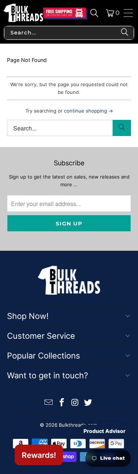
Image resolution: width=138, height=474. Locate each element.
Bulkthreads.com (78, 425)
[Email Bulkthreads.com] (48, 403)
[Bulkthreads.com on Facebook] (62, 403)
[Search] (94, 12)
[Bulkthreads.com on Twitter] (88, 403)
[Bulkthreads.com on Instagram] (75, 403)
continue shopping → (88, 111)
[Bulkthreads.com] (23, 13)
